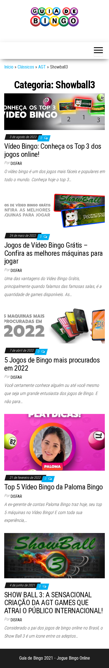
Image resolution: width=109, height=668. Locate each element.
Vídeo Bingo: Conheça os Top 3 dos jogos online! (52, 150)
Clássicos (26, 67)
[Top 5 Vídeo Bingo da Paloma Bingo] (54, 442)
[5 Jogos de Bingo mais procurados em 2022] (54, 325)
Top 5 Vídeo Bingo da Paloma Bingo (53, 487)
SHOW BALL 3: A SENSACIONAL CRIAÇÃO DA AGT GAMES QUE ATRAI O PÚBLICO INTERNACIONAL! (53, 603)
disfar (16, 163)
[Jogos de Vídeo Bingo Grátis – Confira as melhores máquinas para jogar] (54, 210)
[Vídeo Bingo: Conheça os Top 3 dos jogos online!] (54, 111)
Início (8, 67)
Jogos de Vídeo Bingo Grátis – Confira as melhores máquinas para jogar (53, 253)
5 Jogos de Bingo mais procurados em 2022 (52, 364)
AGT (42, 67)
